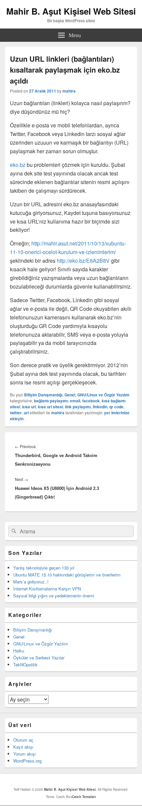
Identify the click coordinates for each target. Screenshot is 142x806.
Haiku (18, 650)
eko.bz (17, 164)
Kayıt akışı (23, 747)
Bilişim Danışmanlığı (43, 395)
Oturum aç (23, 740)
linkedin (100, 407)
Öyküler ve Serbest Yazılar (38, 657)
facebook (91, 401)
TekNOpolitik (25, 664)
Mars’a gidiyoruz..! (31, 581)
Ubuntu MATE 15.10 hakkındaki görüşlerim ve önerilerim (67, 574)
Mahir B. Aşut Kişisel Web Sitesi (71, 11)
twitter (16, 413)
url (26, 413)
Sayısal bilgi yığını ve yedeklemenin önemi (53, 595)
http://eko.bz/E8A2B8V (83, 260)
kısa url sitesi (50, 407)
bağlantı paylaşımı (51, 401)
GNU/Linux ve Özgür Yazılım (103, 395)
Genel (69, 395)
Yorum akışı (24, 754)
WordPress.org (27, 761)
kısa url (29, 407)
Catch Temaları (84, 796)
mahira (69, 91)
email (75, 401)
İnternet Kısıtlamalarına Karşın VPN (47, 588)
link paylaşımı (78, 407)
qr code (116, 407)
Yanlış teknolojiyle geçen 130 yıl (43, 568)
